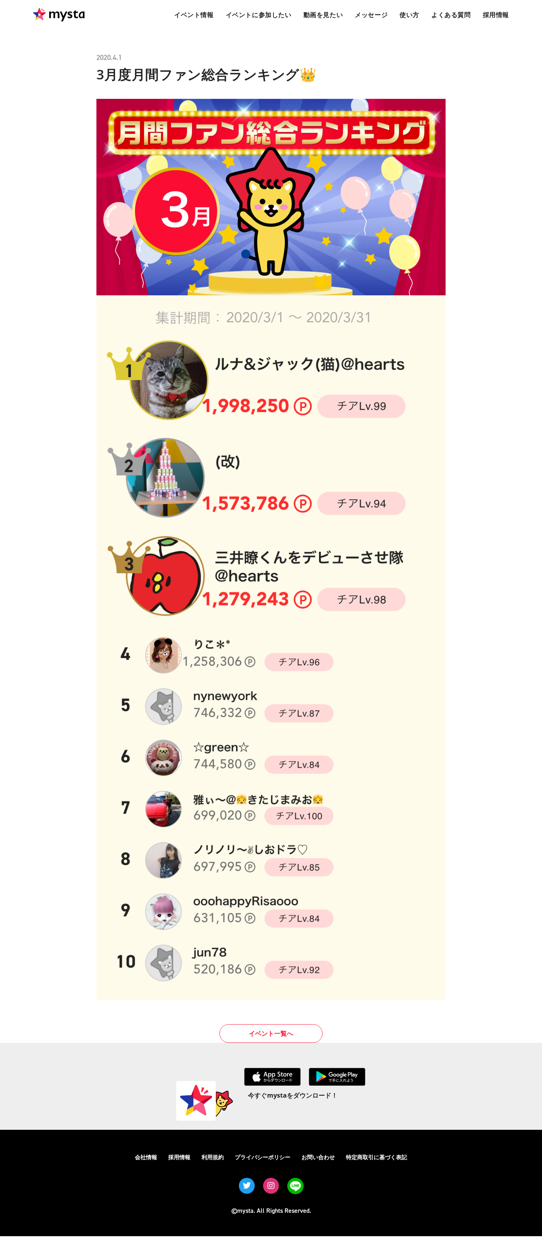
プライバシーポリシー (262, 1157)
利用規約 (213, 1157)
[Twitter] (247, 1186)
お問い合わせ (318, 1157)
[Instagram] (271, 1186)
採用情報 (179, 1157)
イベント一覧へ (271, 1033)
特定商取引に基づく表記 (376, 1157)
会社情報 (146, 1157)
